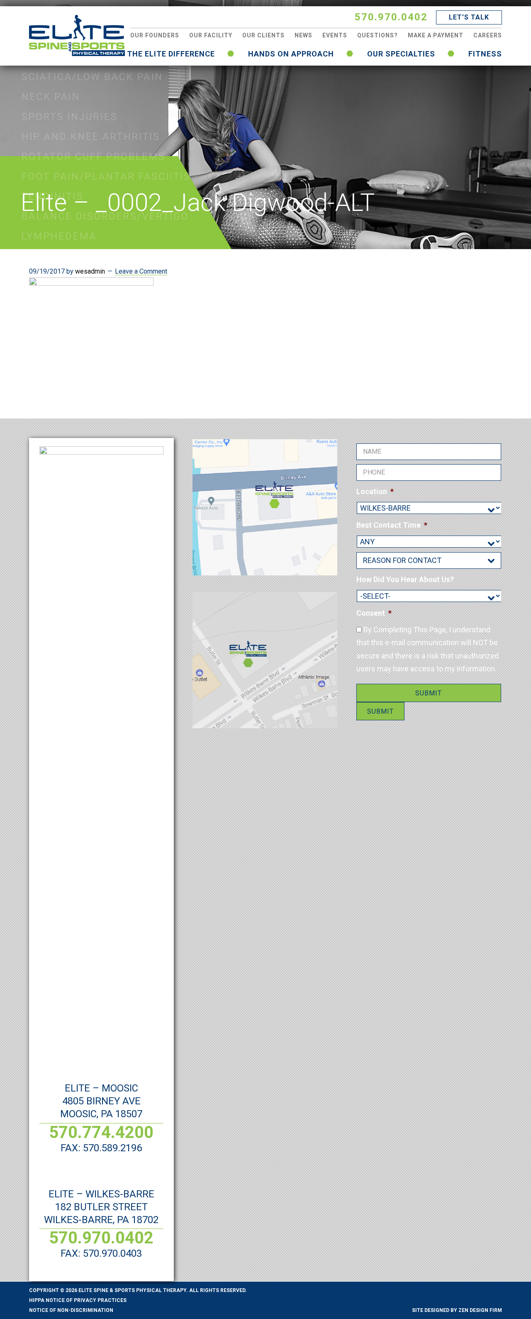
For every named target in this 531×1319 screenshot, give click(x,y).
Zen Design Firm (480, 1310)
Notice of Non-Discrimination (71, 1310)
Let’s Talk (469, 17)
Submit (428, 693)
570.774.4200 (101, 1132)
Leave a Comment (141, 271)
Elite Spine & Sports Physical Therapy (77, 35)
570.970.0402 (391, 17)
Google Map (264, 507)
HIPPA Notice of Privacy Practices (78, 1300)
